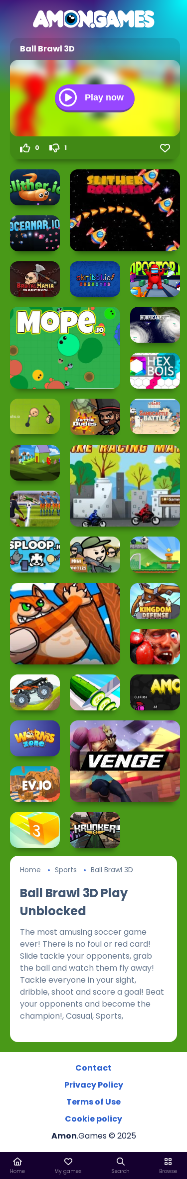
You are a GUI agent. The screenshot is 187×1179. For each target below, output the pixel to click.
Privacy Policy (93, 1085)
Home (30, 870)
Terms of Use (93, 1102)
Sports (66, 870)
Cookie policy (93, 1119)
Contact (93, 1068)
